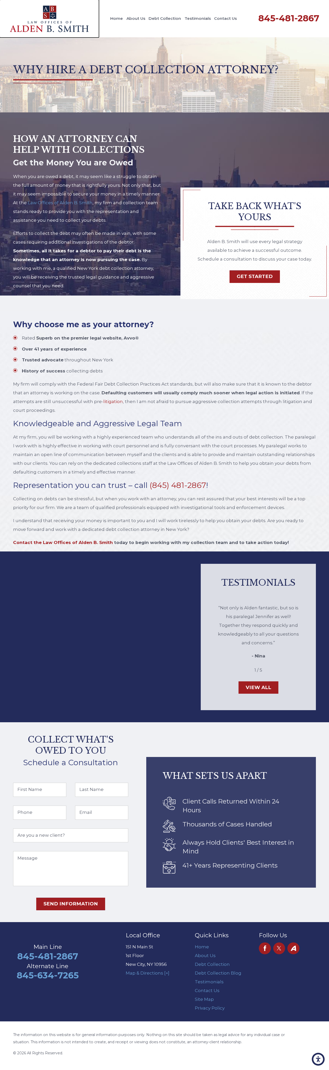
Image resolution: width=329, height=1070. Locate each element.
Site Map (204, 999)
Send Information (70, 904)
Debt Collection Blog (218, 973)
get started (255, 276)
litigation (113, 401)
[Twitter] (279, 948)
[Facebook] (265, 948)
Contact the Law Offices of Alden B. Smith (63, 542)
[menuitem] (116, 18)
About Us (135, 18)
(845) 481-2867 (178, 485)
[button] (318, 1059)
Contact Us (225, 18)
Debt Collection (165, 18)
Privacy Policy (210, 1008)
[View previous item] (246, 670)
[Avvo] (293, 948)
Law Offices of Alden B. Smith (60, 202)
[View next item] (270, 670)
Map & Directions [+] (147, 973)
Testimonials (198, 18)
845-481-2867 (288, 18)
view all (258, 687)
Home (116, 18)
